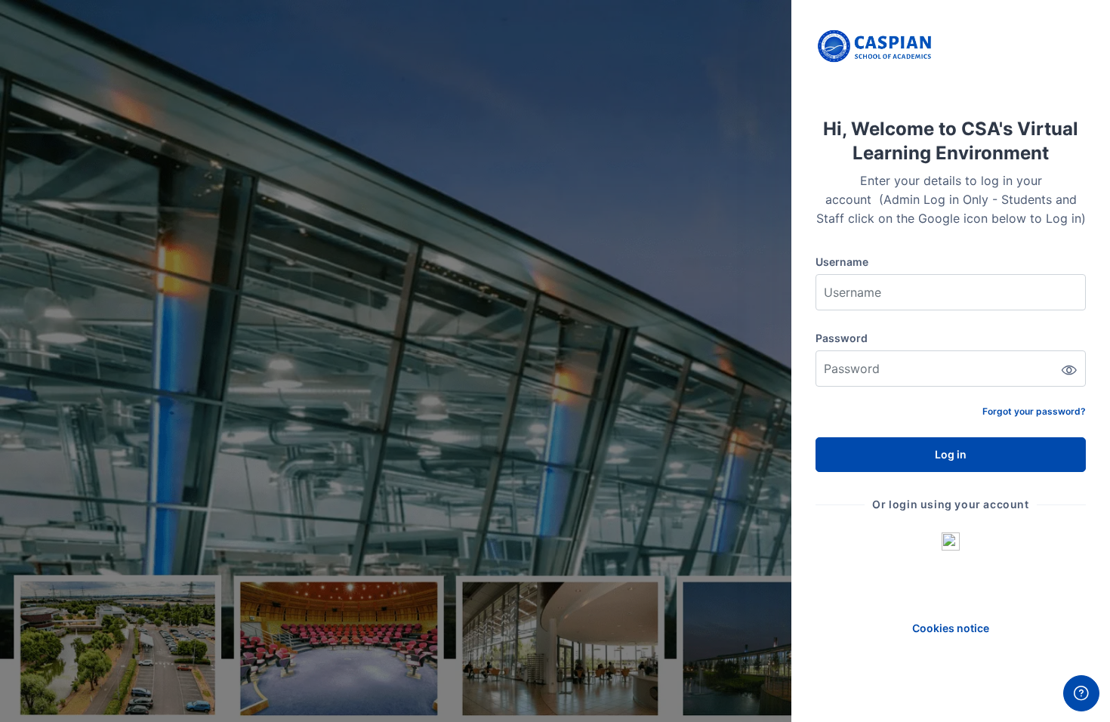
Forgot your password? (1034, 411)
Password (842, 338)
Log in (951, 454)
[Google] (951, 541)
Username (842, 261)
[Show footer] (1081, 693)
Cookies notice (950, 628)
